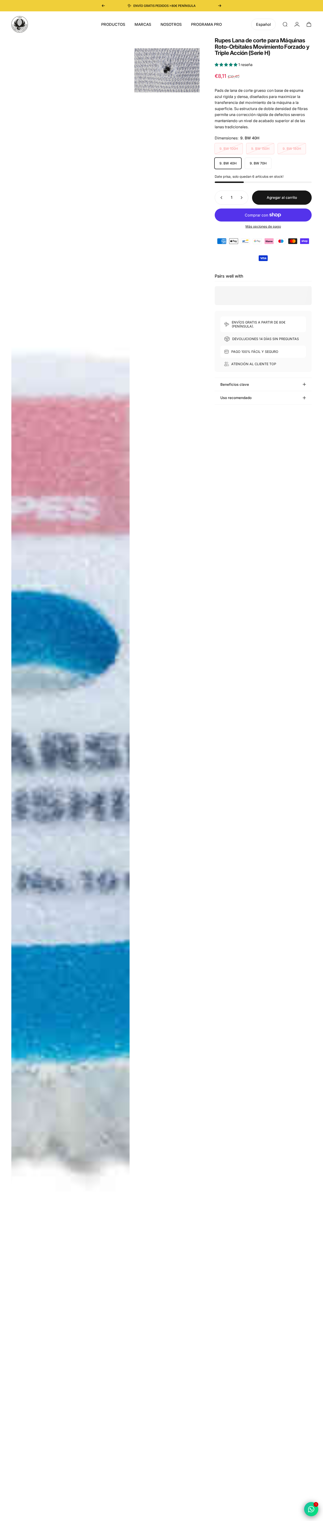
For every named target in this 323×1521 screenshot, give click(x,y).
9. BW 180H (292, 148)
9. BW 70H (258, 163)
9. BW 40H (227, 163)
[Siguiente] (219, 5)
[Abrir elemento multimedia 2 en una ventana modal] (166, 69)
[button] (226, 64)
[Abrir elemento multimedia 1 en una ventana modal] (70, 776)
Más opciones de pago (263, 226)
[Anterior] (103, 5)
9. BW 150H (260, 148)
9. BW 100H (228, 148)
